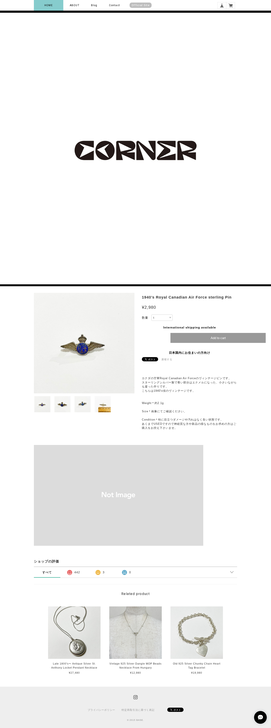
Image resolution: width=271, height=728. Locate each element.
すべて (47, 572)
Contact (114, 5)
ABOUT (74, 5)
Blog (94, 5)
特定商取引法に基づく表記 (138, 709)
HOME (48, 5)
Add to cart (218, 338)
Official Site (140, 5)
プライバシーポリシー (101, 709)
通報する (166, 359)
